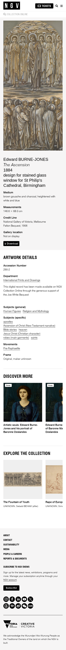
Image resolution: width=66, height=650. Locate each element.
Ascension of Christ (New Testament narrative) (29, 325)
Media (6, 549)
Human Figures (12, 311)
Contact (7, 540)
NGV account (10, 580)
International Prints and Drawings (21, 280)
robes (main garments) (16, 337)
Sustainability (11, 545)
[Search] (56, 6)
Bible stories (10, 329)
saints (34, 337)
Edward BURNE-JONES (25, 159)
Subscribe (11, 588)
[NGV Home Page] (11, 5)
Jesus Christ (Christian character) (21, 333)
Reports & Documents (15, 559)
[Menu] (61, 6)
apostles (8, 321)
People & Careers (12, 554)
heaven (23, 329)
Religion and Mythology (36, 311)
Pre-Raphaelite (11, 348)
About (6, 535)
